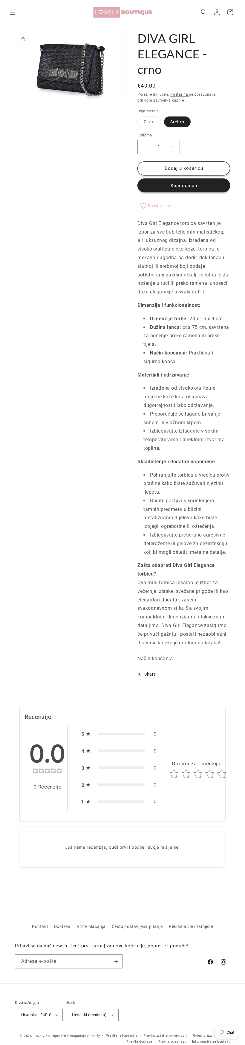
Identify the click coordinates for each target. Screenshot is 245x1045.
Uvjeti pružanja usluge (211, 1036)
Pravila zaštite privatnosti (165, 1036)
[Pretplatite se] (115, 961)
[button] (12, 12)
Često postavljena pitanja (137, 926)
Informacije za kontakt (211, 1042)
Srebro (177, 121)
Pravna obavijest (172, 1042)
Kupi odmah (184, 185)
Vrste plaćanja (91, 926)
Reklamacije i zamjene (191, 926)
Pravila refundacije (121, 1036)
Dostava (62, 926)
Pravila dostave (139, 1042)
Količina (144, 135)
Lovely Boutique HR (50, 1036)
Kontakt (40, 926)
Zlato (152, 123)
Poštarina (179, 94)
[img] (47, 772)
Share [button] (150, 674)
